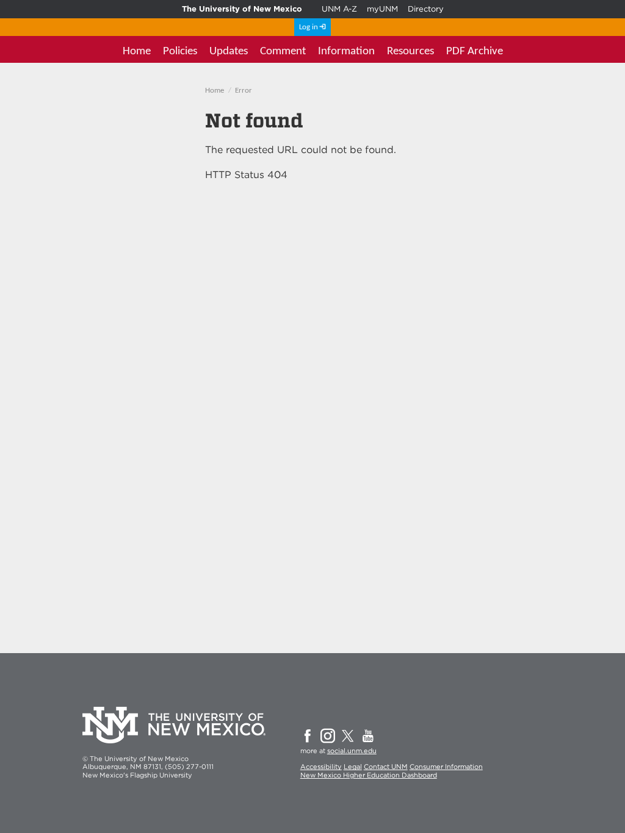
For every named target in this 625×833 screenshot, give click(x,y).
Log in (308, 27)
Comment (283, 51)
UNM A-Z (339, 8)
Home (137, 51)
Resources (410, 51)
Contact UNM (386, 766)
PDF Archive (474, 51)
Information (346, 51)
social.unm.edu (352, 750)
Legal (353, 766)
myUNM (382, 8)
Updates (228, 51)
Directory (426, 8)
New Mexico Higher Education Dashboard (368, 775)
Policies (180, 51)
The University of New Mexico (242, 8)
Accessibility (321, 766)
